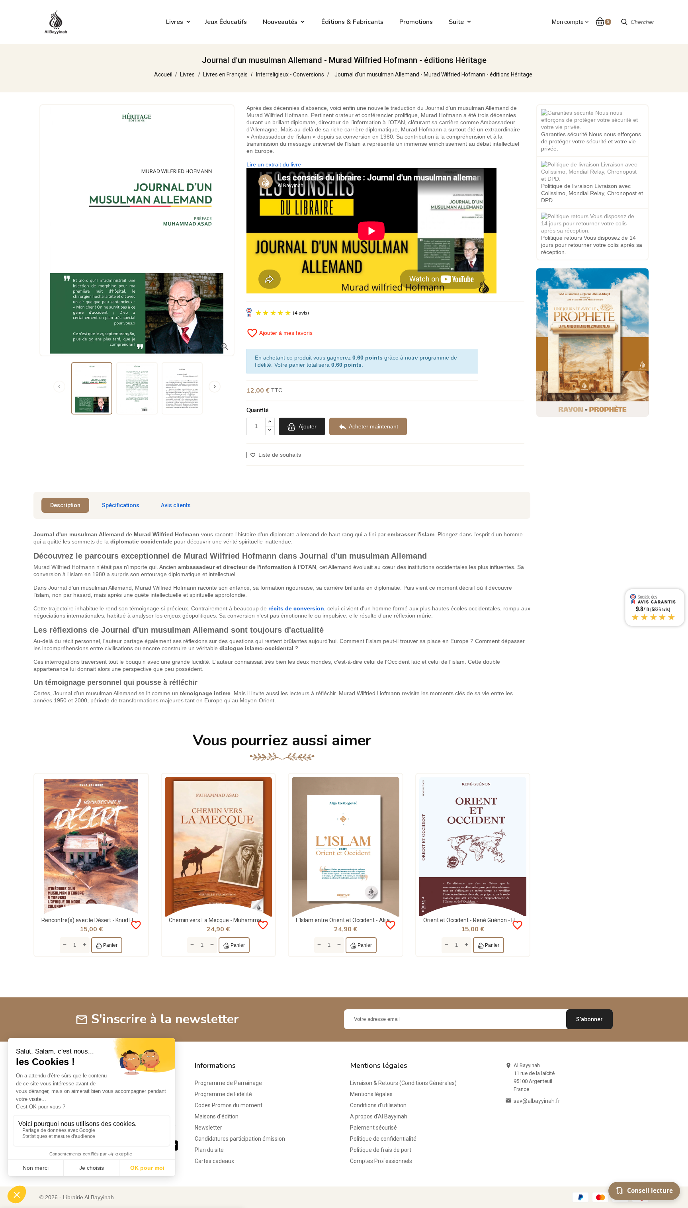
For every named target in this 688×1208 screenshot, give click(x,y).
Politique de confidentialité (383, 1139)
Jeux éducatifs (226, 22)
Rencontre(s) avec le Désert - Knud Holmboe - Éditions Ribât (116, 920)
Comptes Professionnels (381, 1161)
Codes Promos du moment (228, 1105)
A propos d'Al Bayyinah (378, 1116)
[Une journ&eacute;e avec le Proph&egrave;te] (592, 342)
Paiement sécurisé (373, 1127)
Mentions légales (371, 1094)
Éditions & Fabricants (352, 22)
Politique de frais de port (380, 1150)
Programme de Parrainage (228, 1083)
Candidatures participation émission (240, 1139)
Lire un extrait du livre (273, 164)
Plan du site (209, 1150)
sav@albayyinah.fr (537, 1101)
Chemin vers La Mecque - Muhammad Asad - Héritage (237, 920)
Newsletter (208, 1127)
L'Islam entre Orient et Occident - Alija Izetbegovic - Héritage (371, 920)
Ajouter (307, 426)
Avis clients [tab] (176, 505)
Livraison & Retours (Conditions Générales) (403, 1083)
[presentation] (59, 387)
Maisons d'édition (216, 1116)
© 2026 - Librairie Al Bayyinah (76, 1197)
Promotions (416, 22)
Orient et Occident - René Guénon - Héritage (478, 920)
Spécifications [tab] (120, 505)
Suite (456, 22)
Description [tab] (65, 505)
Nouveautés (280, 22)
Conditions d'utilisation (378, 1105)
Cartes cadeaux (214, 1161)
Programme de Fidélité (223, 1094)
